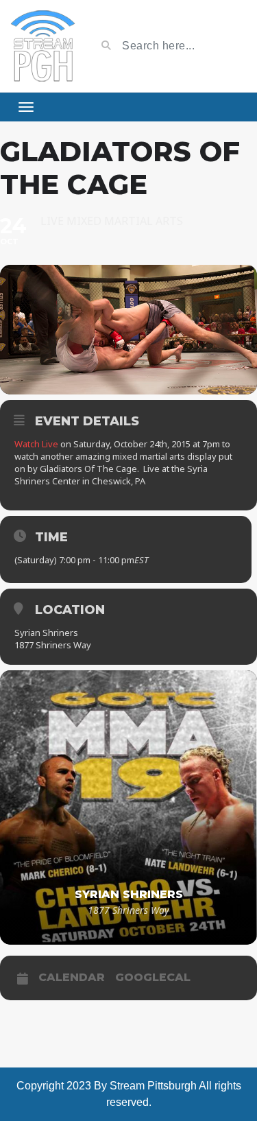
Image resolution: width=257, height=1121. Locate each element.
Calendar (71, 977)
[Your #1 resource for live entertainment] (42, 46)
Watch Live (36, 444)
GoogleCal (153, 977)
